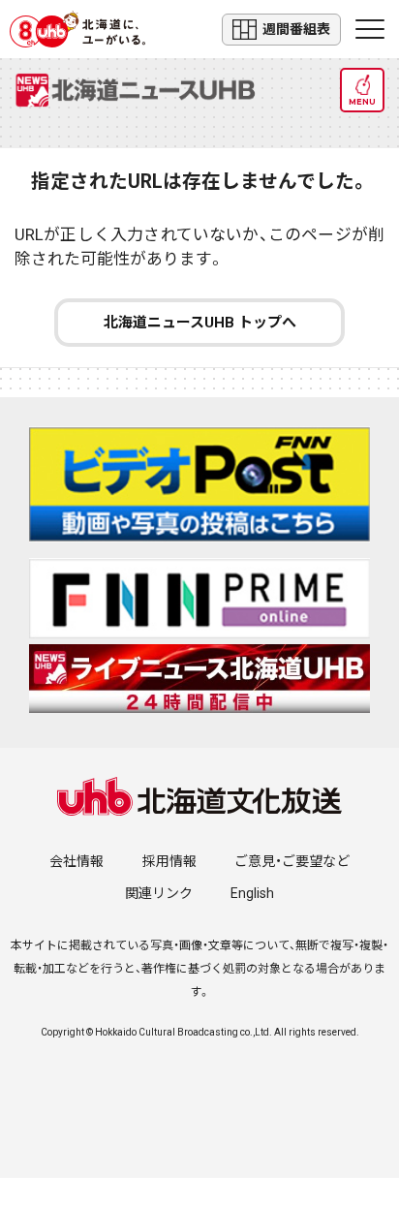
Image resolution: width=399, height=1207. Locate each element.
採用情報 (169, 861)
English (252, 893)
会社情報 (76, 861)
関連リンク (159, 893)
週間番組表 (296, 29)
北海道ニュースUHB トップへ (200, 322)
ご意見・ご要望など (292, 861)
